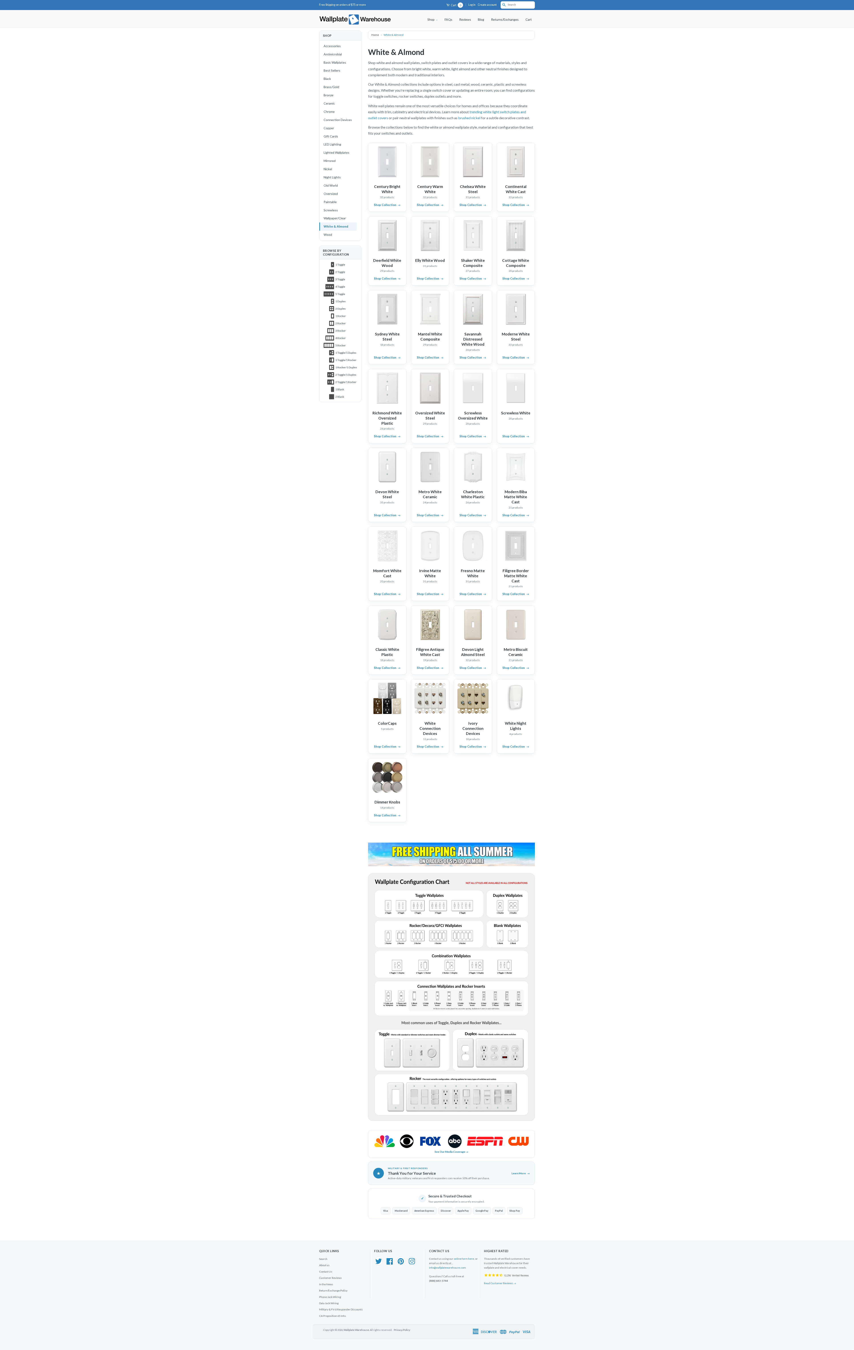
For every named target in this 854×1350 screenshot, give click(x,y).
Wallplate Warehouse (356, 1330)
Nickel (328, 169)
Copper (329, 128)
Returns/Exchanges (505, 19)
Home (375, 34)
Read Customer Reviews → (500, 1283)
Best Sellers (332, 70)
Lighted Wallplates (336, 152)
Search (323, 1259)
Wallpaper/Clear (335, 218)
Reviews (465, 19)
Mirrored (330, 161)
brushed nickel (469, 118)
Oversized (331, 194)
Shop (431, 19)
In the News (326, 1284)
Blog (481, 19)
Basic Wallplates (335, 62)
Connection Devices (338, 120)
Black (327, 79)
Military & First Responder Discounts (341, 1309)
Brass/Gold (331, 87)
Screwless (331, 210)
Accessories (332, 46)
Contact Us (325, 1271)
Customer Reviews (330, 1277)
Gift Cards (331, 136)
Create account (487, 4)
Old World (331, 185)
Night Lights (332, 177)
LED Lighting (332, 144)
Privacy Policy (402, 1330)
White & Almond (336, 226)
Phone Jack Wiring (330, 1297)
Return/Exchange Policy (333, 1290)
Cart (455, 5)
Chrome (329, 111)
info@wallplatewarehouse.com (447, 1267)
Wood (328, 234)
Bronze (328, 95)
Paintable (330, 202)
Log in (471, 4)
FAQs (448, 19)
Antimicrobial (333, 54)
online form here (464, 1258)
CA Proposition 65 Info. (332, 1316)
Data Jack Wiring (328, 1303)
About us (324, 1265)
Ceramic (329, 103)
